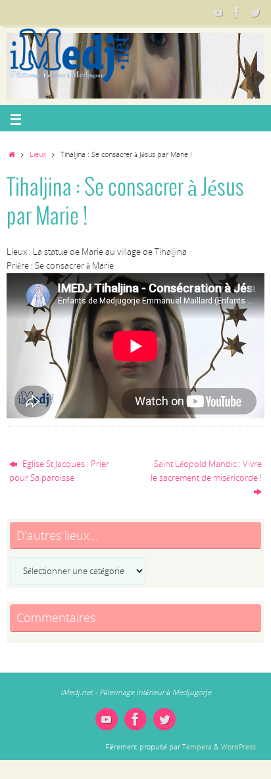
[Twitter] (255, 12)
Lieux (38, 154)
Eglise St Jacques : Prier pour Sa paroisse (59, 470)
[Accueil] (12, 154)
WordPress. (239, 746)
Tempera (197, 746)
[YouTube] (218, 12)
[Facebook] (237, 12)
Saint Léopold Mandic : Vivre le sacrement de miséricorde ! (206, 470)
